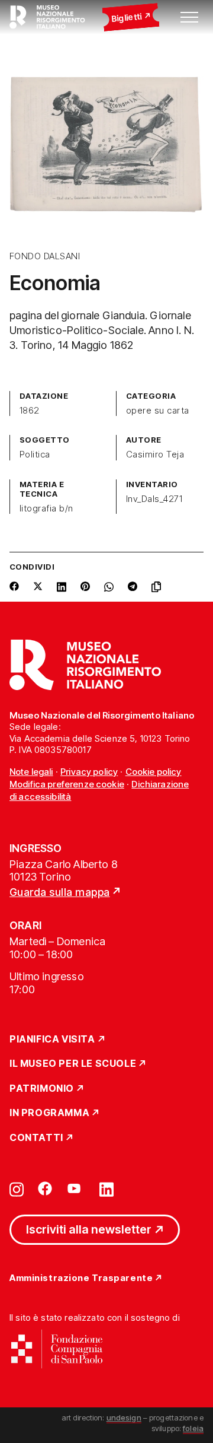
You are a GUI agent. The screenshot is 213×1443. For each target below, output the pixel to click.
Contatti (36, 1138)
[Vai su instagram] (16, 1188)
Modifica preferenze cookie (66, 784)
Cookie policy (153, 771)
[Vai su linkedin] (106, 1188)
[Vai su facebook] (45, 1188)
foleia (193, 1428)
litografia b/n (46, 508)
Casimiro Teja (155, 454)
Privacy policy (89, 771)
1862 (30, 410)
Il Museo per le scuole (72, 1064)
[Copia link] (158, 586)
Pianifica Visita (52, 1039)
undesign (123, 1417)
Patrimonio (41, 1088)
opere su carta (157, 410)
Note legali (31, 771)
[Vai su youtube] (75, 1188)
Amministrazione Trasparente (81, 1278)
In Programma (49, 1113)
